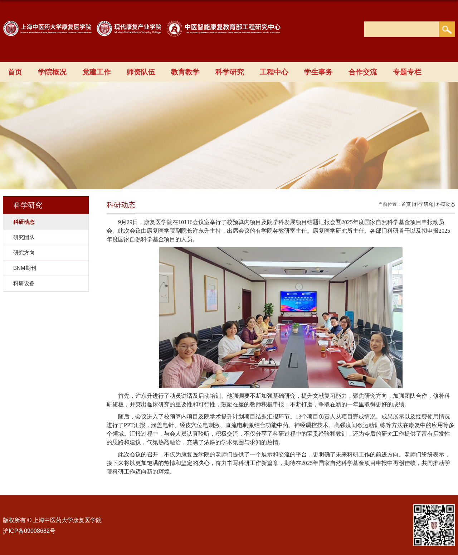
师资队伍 (141, 72)
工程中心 (274, 72)
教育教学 (185, 72)
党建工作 (96, 72)
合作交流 (363, 72)
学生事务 (318, 72)
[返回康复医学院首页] (145, 27)
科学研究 (229, 72)
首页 (15, 72)
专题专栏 (407, 72)
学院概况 (52, 72)
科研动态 (446, 204)
